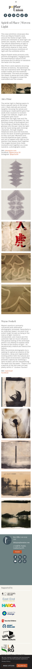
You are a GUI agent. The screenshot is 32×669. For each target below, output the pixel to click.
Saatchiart (9, 371)
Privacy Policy (20, 655)
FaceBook (4, 373)
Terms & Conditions (8, 655)
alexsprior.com (10, 150)
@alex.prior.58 (14, 152)
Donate (17, 552)
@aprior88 (14, 154)
